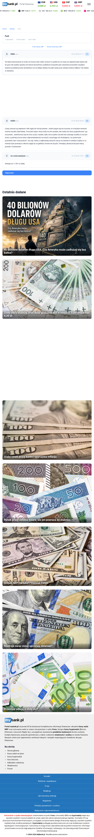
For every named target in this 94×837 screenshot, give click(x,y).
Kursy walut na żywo (15, 753)
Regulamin (47, 801)
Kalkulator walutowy (15, 763)
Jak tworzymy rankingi (47, 796)
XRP (15, 11)
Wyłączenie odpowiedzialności (47, 810)
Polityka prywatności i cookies (47, 806)
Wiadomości (12, 765)
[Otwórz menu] (89, 4)
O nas (47, 786)
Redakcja (47, 791)
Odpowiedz (9, 173)
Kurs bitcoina (12, 759)
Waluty (12, 29)
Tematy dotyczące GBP (54, 47)
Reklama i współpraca (47, 781)
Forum (4, 29)
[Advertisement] (47, 20)
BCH (58, 11)
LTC (36, 11)
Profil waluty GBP (38, 47)
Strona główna (13, 751)
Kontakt (47, 776)
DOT (81, 11)
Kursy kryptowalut (14, 757)
